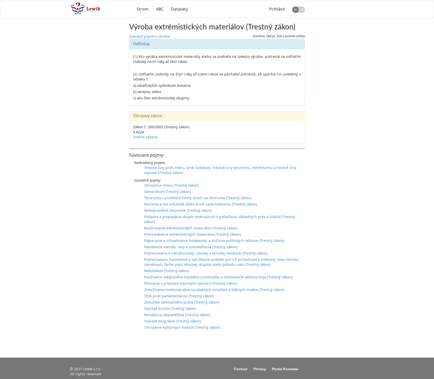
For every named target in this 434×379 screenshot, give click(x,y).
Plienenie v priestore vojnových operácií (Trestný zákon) (190, 283)
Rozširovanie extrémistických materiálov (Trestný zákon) (191, 228)
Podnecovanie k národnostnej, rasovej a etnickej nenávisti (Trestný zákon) (205, 253)
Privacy (259, 369)
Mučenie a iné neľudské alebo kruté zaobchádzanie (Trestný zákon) (200, 204)
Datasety (179, 9)
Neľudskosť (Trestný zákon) (166, 270)
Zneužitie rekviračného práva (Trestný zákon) (181, 302)
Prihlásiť (277, 9)
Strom (142, 9)
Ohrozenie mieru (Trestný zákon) (171, 185)
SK (295, 9)
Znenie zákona (145, 137)
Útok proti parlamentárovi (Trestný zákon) (179, 295)
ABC (160, 9)
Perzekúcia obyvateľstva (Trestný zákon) (177, 314)
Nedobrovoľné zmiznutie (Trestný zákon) (178, 210)
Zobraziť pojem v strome (149, 36)
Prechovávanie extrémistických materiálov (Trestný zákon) (192, 234)
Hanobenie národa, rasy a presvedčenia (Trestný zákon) (190, 246)
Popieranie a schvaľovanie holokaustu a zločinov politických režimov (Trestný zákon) (214, 240)
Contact (240, 369)
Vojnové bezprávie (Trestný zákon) (172, 321)
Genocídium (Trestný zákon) (167, 191)
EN (302, 9)
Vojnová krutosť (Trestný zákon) (170, 308)
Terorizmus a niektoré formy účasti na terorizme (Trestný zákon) (197, 197)
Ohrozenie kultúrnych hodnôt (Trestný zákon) (182, 327)
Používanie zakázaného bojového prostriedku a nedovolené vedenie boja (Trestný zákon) (218, 277)
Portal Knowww (285, 369)
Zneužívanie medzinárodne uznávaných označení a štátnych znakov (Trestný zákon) (214, 289)
